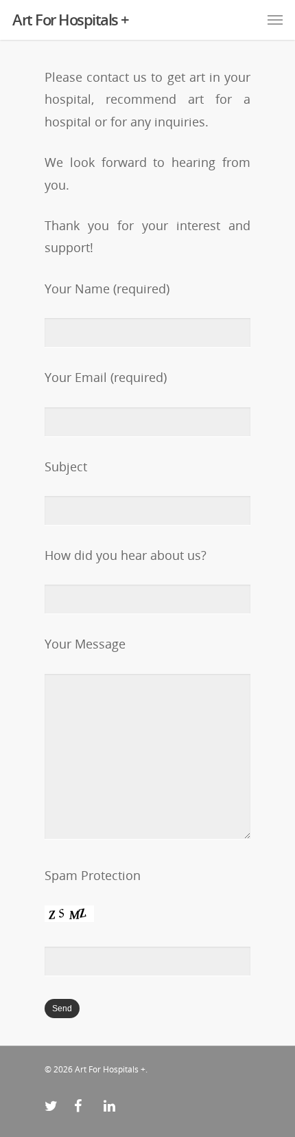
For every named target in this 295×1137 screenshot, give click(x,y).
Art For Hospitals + (70, 19)
